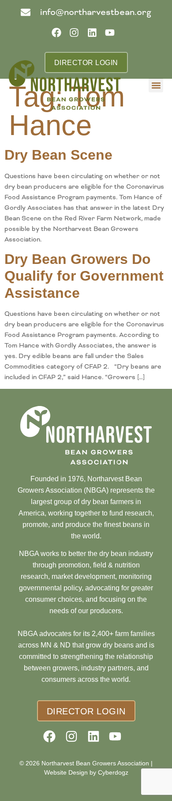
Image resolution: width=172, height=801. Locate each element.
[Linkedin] (95, 35)
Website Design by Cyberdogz (86, 772)
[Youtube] (112, 35)
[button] (156, 85)
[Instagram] (77, 35)
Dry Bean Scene (58, 155)
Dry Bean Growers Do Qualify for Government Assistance (84, 276)
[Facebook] (59, 35)
